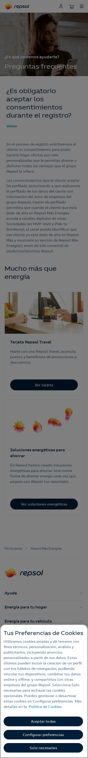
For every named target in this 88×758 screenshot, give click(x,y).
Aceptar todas (43, 721)
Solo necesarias (43, 748)
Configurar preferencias (43, 734)
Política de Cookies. (46, 706)
